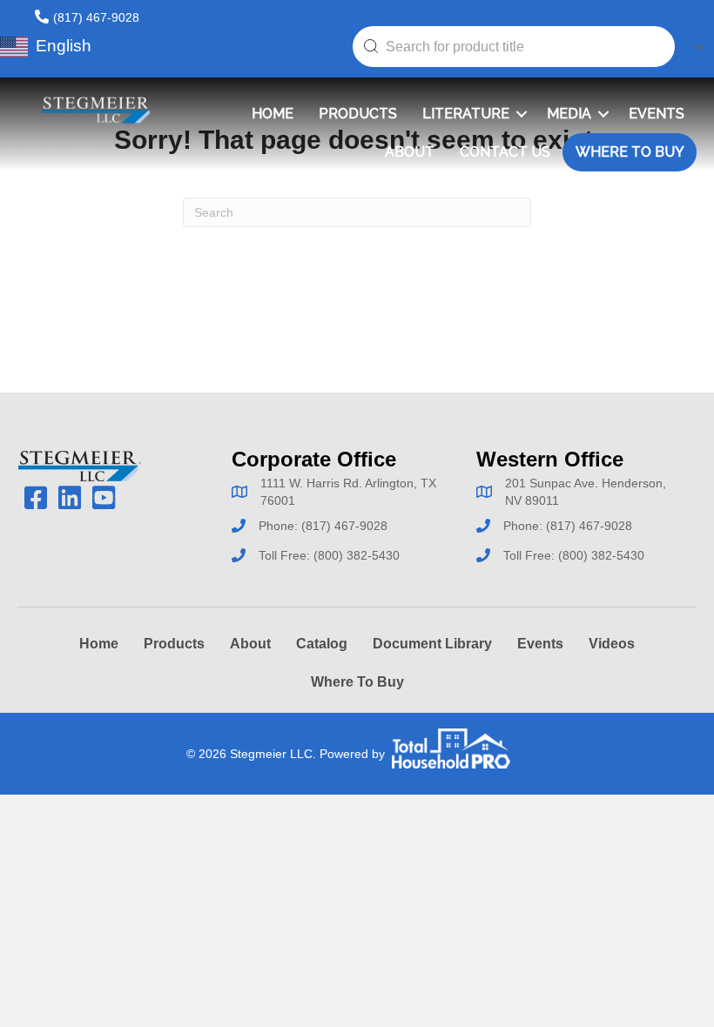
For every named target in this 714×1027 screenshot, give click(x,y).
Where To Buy (630, 152)
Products (358, 113)
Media (569, 113)
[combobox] (514, 46)
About (409, 152)
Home (272, 113)
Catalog (321, 643)
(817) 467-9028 (96, 17)
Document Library (432, 643)
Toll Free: (286, 555)
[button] (521, 114)
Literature (465, 113)
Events (656, 113)
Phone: (280, 526)
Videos (612, 643)
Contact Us (505, 152)
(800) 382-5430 (356, 555)
